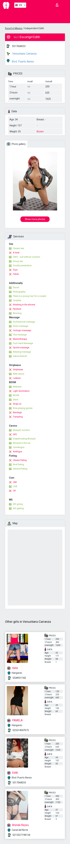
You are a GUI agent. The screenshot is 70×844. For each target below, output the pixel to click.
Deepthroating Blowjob (24, 438)
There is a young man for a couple (29, 296)
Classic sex (18, 248)
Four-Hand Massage (23, 343)
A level (16, 252)
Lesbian (17, 378)
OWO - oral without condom (26, 257)
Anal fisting (18, 464)
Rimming (17, 313)
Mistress (17, 386)
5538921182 (19, 677)
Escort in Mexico (13, 28)
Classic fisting (20, 460)
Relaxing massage (22, 352)
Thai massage (20, 334)
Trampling (18, 416)
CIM (15, 482)
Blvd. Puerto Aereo (22, 61)
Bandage (17, 412)
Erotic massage (20, 326)
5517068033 (18, 46)
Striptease (18, 369)
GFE (15, 434)
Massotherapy (20, 339)
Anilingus (17, 451)
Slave (15, 399)
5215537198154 (21, 834)
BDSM (16, 395)
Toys (15, 269)
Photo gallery (18, 144)
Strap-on (17, 404)
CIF (14, 490)
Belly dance (18, 373)
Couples (17, 300)
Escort (16, 287)
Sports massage (21, 347)
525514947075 (20, 730)
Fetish (16, 274)
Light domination (21, 391)
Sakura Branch (20, 356)
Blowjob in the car (21, 443)
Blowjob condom (21, 430)
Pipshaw (17, 309)
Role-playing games (22, 408)
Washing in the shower (24, 304)
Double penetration (22, 265)
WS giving (18, 504)
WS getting (18, 508)
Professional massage (24, 321)
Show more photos (35, 219)
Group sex (18, 261)
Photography (19, 291)
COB (15, 486)
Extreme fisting (20, 468)
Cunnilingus (18, 447)
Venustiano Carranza (24, 53)
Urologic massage (22, 330)
